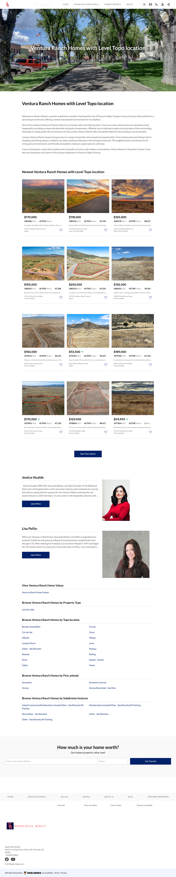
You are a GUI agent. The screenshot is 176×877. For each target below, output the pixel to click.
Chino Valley (115, 805)
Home (66, 4)
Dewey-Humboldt (144, 805)
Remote (25, 654)
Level (91, 643)
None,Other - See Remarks (34, 714)
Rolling (92, 654)
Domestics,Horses (97, 682)
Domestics (27, 682)
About (129, 4)
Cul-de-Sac (27, 632)
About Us (109, 797)
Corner (92, 626)
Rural (24, 659)
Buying (86, 797)
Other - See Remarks (31, 648)
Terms (56, 873)
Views (92, 665)
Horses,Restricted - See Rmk (102, 688)
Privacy (64, 873)
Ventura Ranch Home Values (35, 592)
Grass (92, 632)
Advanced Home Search (86, 4)
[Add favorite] (60, 230)
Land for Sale (28, 609)
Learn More (36, 504)
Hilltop (92, 637)
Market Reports (113, 4)
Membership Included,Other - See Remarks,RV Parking (115, 705)
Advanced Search (37, 797)
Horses (25, 688)
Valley (25, 665)
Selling (64, 797)
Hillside (25, 637)
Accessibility (47, 873)
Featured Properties (158, 797)
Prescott (61, 805)
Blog (130, 797)
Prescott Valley (90, 805)
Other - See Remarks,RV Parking (37, 719)
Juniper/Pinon (29, 643)
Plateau (92, 648)
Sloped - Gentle (96, 659)
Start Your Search (88, 454)
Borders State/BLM (31, 626)
